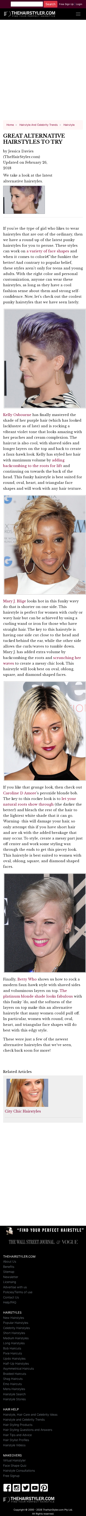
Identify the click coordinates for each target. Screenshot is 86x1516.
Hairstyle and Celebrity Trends (24, 1419)
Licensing (9, 1282)
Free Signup (11, 1475)
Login (79, 4)
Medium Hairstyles (16, 1338)
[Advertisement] (43, 72)
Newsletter (10, 1277)
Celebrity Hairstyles (16, 1328)
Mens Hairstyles (14, 1389)
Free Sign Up (66, 4)
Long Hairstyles (14, 1343)
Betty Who (27, 979)
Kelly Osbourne (17, 415)
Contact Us (11, 1297)
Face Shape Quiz (15, 1465)
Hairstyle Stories (14, 1399)
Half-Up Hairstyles (16, 1363)
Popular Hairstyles (15, 1322)
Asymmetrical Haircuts (18, 1368)
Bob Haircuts (12, 1348)
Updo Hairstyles (14, 1358)
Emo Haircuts (12, 1384)
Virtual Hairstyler (14, 1460)
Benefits (8, 1266)
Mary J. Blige (14, 601)
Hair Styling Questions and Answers (27, 1429)
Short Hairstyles (14, 1333)
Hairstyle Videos (14, 1445)
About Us (9, 1261)
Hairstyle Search (14, 1394)
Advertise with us (15, 1287)
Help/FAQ (9, 1302)
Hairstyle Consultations (19, 1470)
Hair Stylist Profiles (16, 1440)
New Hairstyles (13, 1317)
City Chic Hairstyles (23, 1111)
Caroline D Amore (19, 793)
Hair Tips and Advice (17, 1435)
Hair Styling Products (17, 1424)
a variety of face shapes (48, 251)
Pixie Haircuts (12, 1353)
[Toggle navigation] (78, 14)
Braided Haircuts (14, 1373)
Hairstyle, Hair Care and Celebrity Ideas (30, 1414)
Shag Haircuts (13, 1378)
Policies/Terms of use (17, 1292)
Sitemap (8, 1271)
